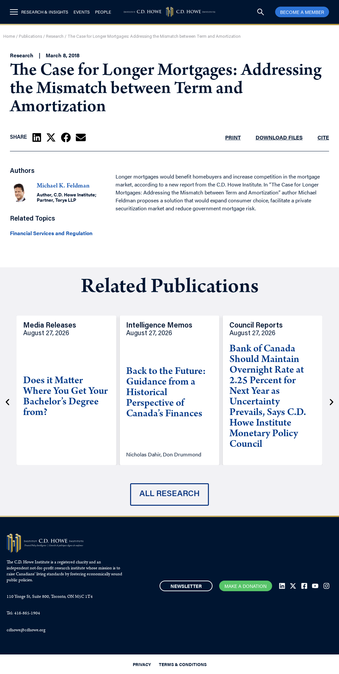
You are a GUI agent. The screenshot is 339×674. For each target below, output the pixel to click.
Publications (30, 36)
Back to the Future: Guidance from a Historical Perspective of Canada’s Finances (166, 393)
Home (9, 36)
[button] (36, 137)
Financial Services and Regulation (51, 233)
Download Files (279, 137)
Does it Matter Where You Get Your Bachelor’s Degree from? (65, 397)
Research (55, 36)
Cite (323, 137)
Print (233, 137)
